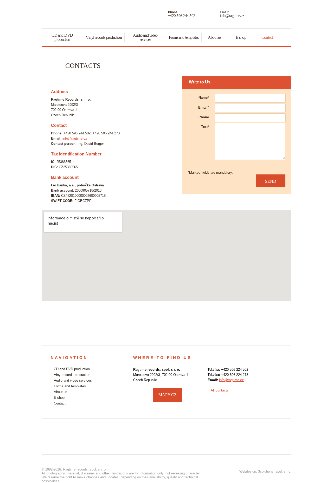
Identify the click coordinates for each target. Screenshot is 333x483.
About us (214, 37)
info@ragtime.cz (232, 16)
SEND (270, 181)
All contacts (220, 390)
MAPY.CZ (167, 395)
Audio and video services (145, 37)
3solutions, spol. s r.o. (274, 471)
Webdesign (247, 471)
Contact (267, 37)
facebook (277, 394)
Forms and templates (184, 37)
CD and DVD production (62, 37)
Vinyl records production (104, 37)
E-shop (241, 37)
